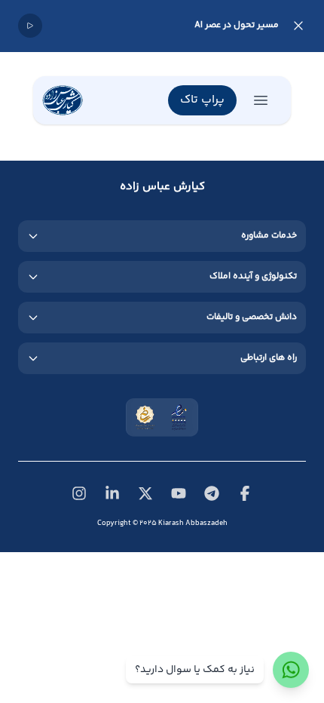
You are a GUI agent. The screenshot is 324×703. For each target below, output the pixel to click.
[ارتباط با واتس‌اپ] (291, 670)
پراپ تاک (202, 100)
